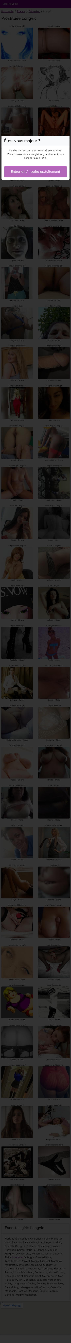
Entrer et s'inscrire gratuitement (35, 172)
